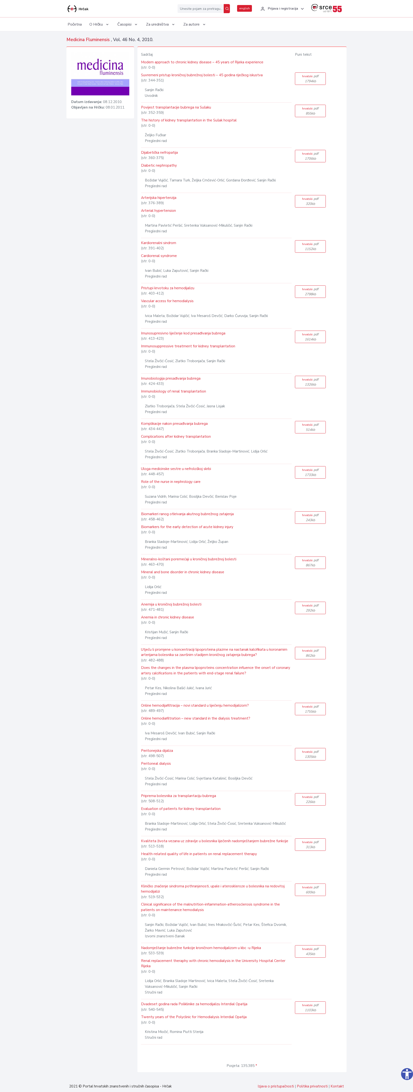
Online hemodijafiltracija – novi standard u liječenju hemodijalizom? (195, 705)
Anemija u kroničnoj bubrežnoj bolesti (171, 604)
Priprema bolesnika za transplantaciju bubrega (178, 795)
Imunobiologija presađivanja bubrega (171, 378)
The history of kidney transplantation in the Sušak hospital (189, 120)
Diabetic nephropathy (159, 165)
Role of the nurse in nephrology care (171, 481)
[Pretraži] (227, 8)
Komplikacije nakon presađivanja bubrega (174, 423)
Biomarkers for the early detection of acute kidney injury (187, 526)
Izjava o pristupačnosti (276, 1086)
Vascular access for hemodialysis (167, 301)
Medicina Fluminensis (88, 40)
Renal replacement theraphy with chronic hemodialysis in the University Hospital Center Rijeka (213, 963)
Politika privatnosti (312, 1086)
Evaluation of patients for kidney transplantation (181, 808)
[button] (281, 9)
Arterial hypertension (158, 210)
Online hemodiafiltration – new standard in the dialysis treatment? (195, 718)
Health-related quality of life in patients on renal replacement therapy (199, 854)
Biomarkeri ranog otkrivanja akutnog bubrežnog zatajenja (187, 514)
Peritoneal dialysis (156, 763)
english (244, 8)
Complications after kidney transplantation (176, 436)
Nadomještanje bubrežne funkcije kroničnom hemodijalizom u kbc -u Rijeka (201, 947)
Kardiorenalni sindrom (158, 242)
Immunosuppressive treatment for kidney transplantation (188, 346)
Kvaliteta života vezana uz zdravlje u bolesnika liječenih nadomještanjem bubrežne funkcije (214, 841)
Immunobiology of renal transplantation (173, 391)
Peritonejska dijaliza (157, 750)
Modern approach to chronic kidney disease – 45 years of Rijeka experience (202, 62)
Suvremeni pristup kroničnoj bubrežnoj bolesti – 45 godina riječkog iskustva (202, 75)
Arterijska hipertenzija (158, 197)
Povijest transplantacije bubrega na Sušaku (176, 107)
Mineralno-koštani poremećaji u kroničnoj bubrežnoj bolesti (188, 559)
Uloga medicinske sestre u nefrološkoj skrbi (176, 468)
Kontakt (337, 1086)
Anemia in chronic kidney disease (167, 617)
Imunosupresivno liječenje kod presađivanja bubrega (183, 333)
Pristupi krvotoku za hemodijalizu (167, 288)
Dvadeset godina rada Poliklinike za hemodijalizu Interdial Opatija (194, 1004)
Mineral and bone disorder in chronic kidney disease (182, 572)
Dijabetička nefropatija (159, 152)
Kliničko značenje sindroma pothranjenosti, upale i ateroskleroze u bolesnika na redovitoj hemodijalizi (213, 889)
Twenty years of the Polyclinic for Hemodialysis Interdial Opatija (194, 1017)
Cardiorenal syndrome (159, 255)
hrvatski (310, 78)
